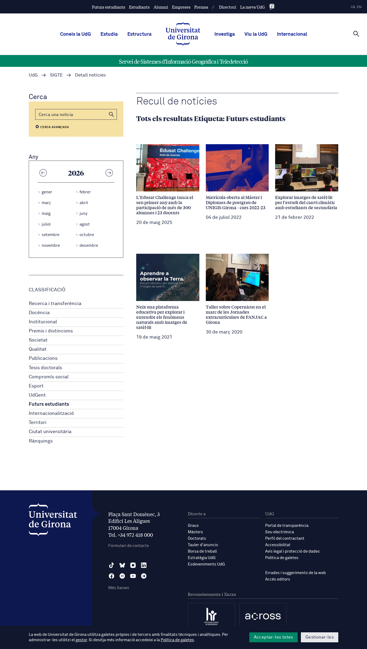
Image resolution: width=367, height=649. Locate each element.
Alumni (161, 7)
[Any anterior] (43, 172)
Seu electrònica (279, 532)
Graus (193, 526)
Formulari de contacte (128, 546)
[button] (111, 114)
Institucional (43, 322)
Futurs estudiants (108, 7)
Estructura (139, 34)
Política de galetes (281, 558)
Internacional (292, 34)
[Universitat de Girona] (53, 521)
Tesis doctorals (45, 367)
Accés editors (277, 579)
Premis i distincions (51, 331)
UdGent (37, 395)
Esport (36, 386)
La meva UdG (252, 7)
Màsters (195, 532)
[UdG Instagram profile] (133, 565)
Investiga (224, 34)
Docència (39, 312)
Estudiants (139, 7)
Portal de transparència (286, 526)
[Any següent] (109, 172)
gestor (81, 640)
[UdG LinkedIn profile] (144, 565)
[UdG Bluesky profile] (122, 565)
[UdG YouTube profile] (133, 576)
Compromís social (49, 377)
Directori (227, 7)
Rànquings (41, 441)
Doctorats (197, 538)
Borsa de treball (202, 551)
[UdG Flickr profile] (122, 576)
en (359, 7)
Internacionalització (51, 413)
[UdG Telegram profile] (144, 576)
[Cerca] (356, 34)
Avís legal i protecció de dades (292, 551)
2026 (76, 172)
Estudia (109, 34)
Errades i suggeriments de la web (295, 573)
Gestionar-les (319, 637)
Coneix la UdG (75, 34)
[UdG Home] (182, 34)
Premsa (201, 7)
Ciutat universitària (50, 431)
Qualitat (37, 349)
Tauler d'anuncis (203, 545)
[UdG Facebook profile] (111, 576)
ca (353, 7)
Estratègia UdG (201, 558)
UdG (33, 75)
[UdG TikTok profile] (111, 565)
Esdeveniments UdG (206, 564)
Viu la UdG (255, 34)
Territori (37, 422)
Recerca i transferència (55, 303)
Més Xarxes (118, 588)
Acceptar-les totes (273, 637)
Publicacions (43, 358)
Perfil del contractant (284, 538)
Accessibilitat (277, 545)
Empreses (181, 7)
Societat (38, 340)
